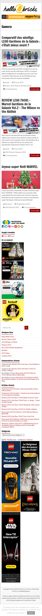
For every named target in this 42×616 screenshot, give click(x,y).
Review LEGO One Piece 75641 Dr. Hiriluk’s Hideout (19, 369)
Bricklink (4, 350)
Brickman (8, 204)
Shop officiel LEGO (8, 337)
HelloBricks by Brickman (25, 589)
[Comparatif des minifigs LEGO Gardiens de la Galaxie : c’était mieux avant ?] (21, 50)
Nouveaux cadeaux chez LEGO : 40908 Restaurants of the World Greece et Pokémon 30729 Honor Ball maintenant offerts (20, 425)
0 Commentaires (11, 89)
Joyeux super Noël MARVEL (20, 166)
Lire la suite (35, 89)
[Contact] (22, 226)
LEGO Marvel (15, 86)
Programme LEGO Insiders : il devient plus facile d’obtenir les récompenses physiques (21, 394)
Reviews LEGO (26, 86)
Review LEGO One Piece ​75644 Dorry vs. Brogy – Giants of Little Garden (21, 401)
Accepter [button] (30, 613)
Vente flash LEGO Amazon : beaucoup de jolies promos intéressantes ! (20, 389)
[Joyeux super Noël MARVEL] (21, 172)
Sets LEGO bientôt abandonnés (12, 348)
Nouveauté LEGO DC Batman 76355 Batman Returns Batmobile (19, 374)
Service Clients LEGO (9, 339)
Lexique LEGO (6, 356)
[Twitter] (6, 226)
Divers (7, 86)
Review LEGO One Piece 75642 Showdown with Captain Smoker (21, 405)
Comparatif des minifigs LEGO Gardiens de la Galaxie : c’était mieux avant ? (21, 41)
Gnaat (7, 82)
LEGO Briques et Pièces (10, 342)
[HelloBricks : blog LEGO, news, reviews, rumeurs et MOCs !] (20, 5)
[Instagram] (9, 226)
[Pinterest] (15, 226)
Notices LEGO (6, 345)
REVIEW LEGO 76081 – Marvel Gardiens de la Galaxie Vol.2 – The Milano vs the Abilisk (21, 106)
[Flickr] (12, 226)
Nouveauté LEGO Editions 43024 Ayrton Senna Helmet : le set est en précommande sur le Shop (20, 379)
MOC (17, 207)
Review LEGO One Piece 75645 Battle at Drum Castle (21, 365)
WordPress (15, 591)
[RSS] (18, 226)
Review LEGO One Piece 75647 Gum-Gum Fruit (18, 416)
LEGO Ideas (6, 353)
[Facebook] (3, 226)
